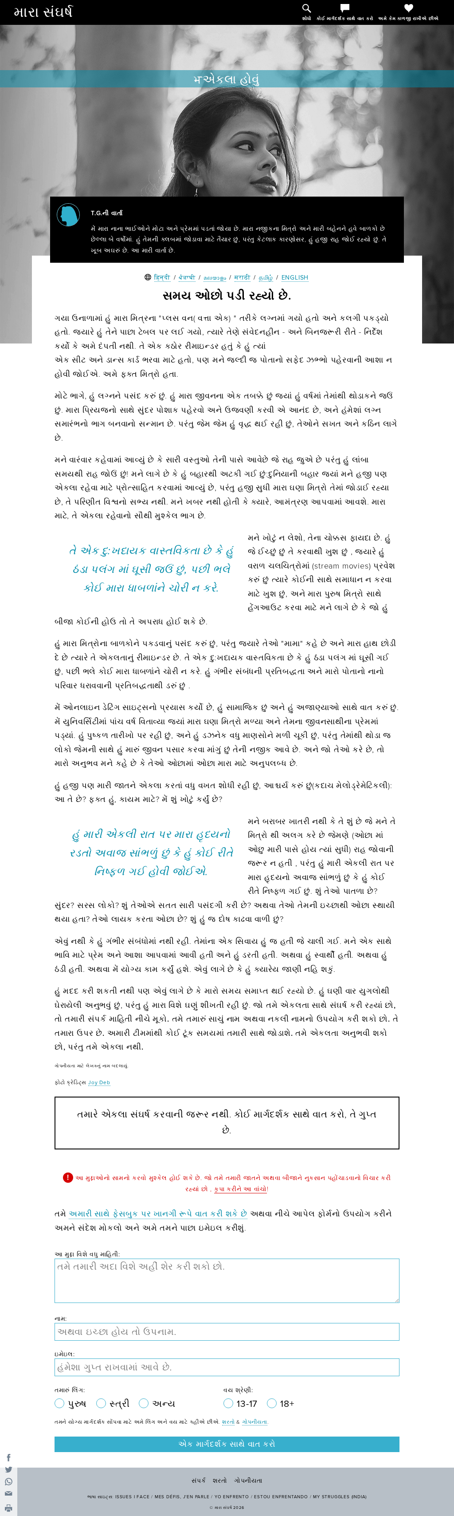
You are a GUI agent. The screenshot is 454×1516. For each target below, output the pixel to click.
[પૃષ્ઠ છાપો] (8, 1509)
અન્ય (163, 1403)
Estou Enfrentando (281, 1497)
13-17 (248, 1403)
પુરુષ (79, 1403)
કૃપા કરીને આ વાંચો (240, 1189)
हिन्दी (162, 277)
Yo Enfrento (232, 1497)
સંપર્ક (199, 1480)
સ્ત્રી (121, 1403)
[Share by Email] (8, 1493)
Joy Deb (99, 1082)
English (295, 277)
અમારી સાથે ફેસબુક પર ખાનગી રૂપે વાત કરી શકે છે (158, 1214)
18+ (287, 1403)
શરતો (228, 1422)
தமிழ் (266, 277)
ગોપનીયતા (254, 1422)
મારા (43, 12)
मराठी (242, 277)
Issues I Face (132, 1497)
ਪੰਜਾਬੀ (187, 277)
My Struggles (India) (340, 1497)
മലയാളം (215, 277)
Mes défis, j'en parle (182, 1497)
